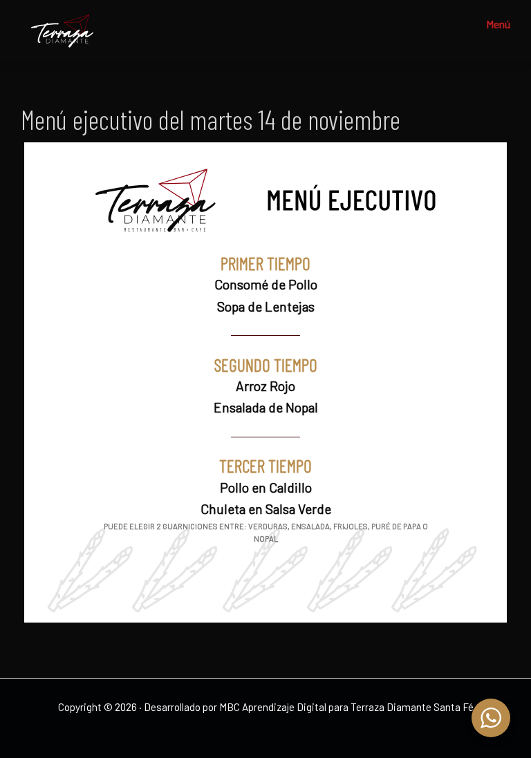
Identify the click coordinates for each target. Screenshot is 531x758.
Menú (498, 23)
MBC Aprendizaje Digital (272, 707)
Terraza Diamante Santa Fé (412, 707)
